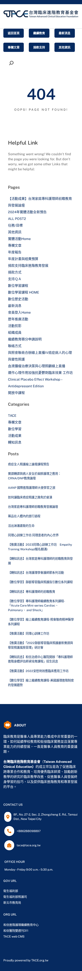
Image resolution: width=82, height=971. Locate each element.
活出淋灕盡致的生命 (21, 525)
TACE (12, 416)
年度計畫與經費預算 (23, 259)
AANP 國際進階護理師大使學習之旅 (31, 487)
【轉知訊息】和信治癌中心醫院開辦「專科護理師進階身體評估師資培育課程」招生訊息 (40, 659)
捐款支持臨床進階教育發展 (28, 266)
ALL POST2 (17, 219)
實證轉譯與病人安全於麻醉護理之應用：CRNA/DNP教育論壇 (34, 476)
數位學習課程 (18, 286)
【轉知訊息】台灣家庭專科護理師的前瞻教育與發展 (40, 561)
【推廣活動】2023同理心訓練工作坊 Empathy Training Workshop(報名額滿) (40, 547)
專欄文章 (14, 246)
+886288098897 (29, 831)
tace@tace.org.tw (29, 845)
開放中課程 (16, 393)
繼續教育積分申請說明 (25, 339)
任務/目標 (15, 225)
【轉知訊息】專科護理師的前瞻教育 (31, 591)
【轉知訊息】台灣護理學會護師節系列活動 (36, 572)
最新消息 (14, 306)
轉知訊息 (14, 442)
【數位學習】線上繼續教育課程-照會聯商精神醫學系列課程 (41, 622)
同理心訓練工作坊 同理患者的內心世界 (33, 535)
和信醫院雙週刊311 (15, 930)
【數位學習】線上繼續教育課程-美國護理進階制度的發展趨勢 (41, 682)
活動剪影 (14, 326)
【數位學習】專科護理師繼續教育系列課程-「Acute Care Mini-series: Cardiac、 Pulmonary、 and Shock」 (36, 605)
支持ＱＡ (14, 279)
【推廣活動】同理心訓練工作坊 (28, 633)
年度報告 (14, 252)
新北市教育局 (12, 902)
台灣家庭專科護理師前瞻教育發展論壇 (33, 506)
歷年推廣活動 (18, 319)
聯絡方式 (14, 346)
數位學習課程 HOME (23, 292)
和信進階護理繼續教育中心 (21, 924)
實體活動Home (19, 239)
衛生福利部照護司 (15, 896)
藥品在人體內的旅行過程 (24, 516)
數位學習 (14, 429)
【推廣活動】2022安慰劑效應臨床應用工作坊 (38, 671)
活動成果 (14, 436)
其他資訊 (14, 232)
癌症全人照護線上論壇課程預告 (28, 464)
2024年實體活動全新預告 (27, 212)
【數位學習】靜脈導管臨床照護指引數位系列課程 (40, 582)
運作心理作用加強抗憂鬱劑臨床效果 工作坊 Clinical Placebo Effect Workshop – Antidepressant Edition (40, 379)
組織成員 (14, 333)
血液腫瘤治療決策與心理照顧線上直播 (36, 366)
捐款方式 (14, 272)
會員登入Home (19, 312)
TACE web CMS (13, 936)
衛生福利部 (10, 891)
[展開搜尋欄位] (12, 63)
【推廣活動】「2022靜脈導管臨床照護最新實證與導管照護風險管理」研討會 (40, 645)
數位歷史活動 (18, 299)
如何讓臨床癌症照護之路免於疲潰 (30, 497)
